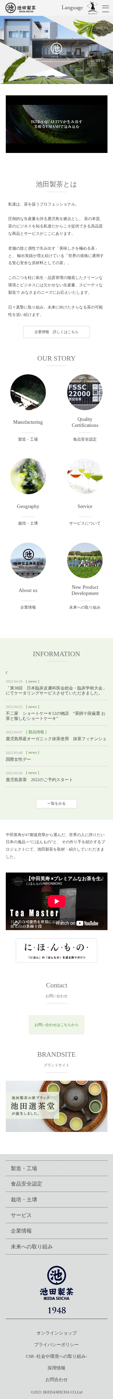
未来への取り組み (32, 1246)
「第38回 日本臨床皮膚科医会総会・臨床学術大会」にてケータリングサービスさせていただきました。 (56, 690)
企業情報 (21, 1231)
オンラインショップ (57, 1333)
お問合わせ (56, 1379)
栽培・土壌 (24, 1199)
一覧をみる (56, 803)
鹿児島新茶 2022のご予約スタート (39, 779)
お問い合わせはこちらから (56, 1025)
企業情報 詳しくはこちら (56, 332)
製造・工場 (24, 1168)
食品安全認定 (26, 1184)
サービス (21, 1215)
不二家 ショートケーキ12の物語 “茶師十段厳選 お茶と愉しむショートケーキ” (55, 716)
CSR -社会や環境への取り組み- (56, 1356)
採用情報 (56, 1367)
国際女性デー (18, 759)
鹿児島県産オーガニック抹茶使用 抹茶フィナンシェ (58, 738)
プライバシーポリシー (56, 1344)
